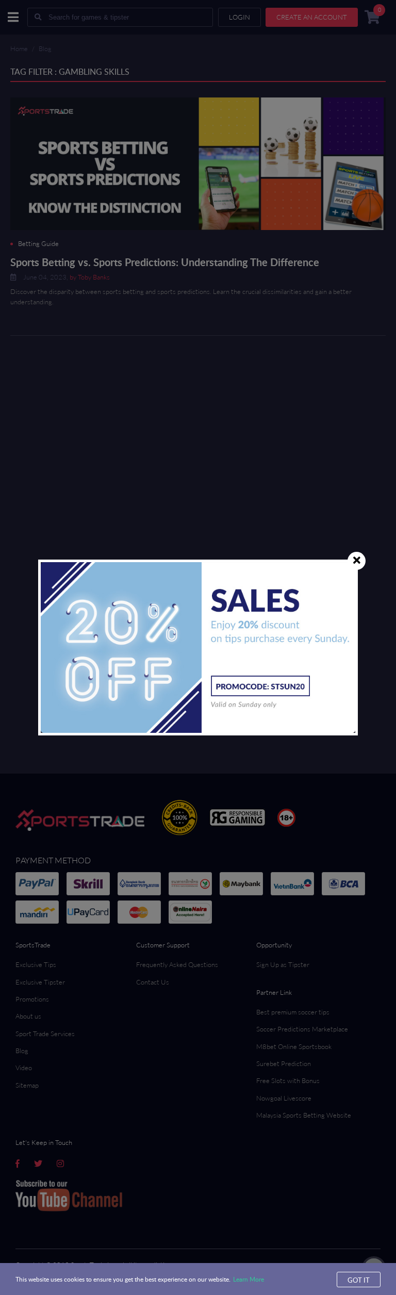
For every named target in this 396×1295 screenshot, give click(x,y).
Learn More (248, 1279)
